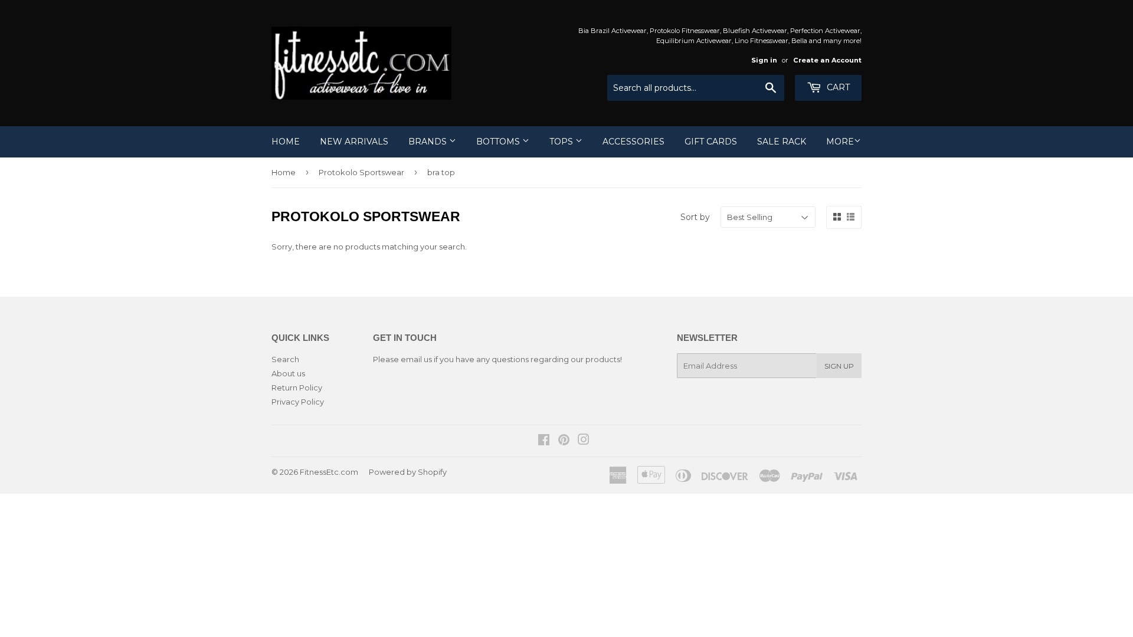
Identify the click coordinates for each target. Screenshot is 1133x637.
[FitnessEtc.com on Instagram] (584, 441)
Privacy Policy (297, 401)
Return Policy (296, 387)
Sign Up (839, 366)
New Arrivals (354, 141)
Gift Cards (711, 141)
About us (288, 373)
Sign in (764, 60)
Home (285, 141)
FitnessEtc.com (329, 472)
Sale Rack (781, 141)
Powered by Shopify (408, 472)
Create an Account (827, 60)
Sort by (695, 217)
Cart (837, 87)
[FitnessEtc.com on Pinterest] (564, 441)
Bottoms (499, 141)
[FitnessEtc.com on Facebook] (544, 441)
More (840, 141)
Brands (428, 141)
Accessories (633, 141)
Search (285, 359)
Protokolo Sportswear (361, 172)
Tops (562, 141)
